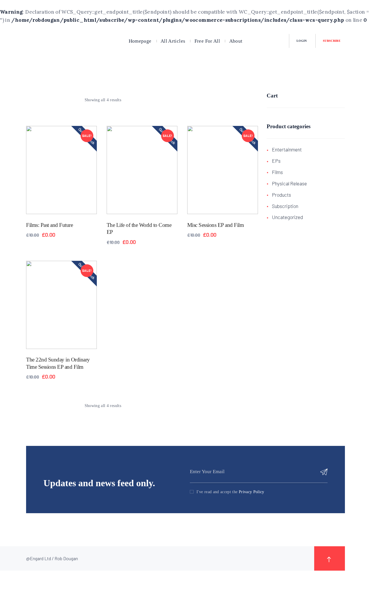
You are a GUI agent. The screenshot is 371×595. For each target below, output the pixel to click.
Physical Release (289, 183)
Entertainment (287, 149)
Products (281, 195)
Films (277, 172)
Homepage (140, 41)
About (236, 41)
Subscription (285, 206)
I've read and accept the (230, 492)
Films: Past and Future (49, 225)
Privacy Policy (251, 492)
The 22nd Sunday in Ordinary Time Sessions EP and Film (58, 363)
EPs (276, 161)
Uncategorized (287, 217)
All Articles (173, 41)
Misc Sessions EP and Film (215, 225)
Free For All (207, 41)
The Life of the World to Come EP (139, 228)
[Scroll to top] (329, 558)
